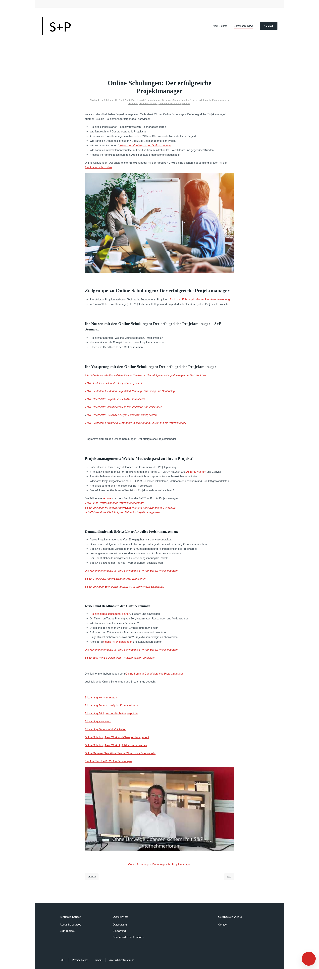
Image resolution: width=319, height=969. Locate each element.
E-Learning (119, 931)
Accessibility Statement (121, 960)
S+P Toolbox (67, 931)
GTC (62, 960)
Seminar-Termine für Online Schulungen (108, 761)
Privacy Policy (80, 960)
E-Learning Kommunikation (101, 697)
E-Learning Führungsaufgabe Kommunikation (112, 705)
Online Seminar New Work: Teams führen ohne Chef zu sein (120, 753)
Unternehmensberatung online (174, 103)
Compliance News (243, 25)
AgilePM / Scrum (196, 472)
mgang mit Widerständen (117, 642)
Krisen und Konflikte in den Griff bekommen (145, 145)
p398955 (106, 100)
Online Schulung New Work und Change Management (117, 737)
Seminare (133, 103)
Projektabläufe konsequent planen (110, 614)
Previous (92, 876)
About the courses (70, 924)
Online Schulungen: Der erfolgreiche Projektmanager (200, 100)
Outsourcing (120, 924)
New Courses (220, 25)
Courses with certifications (128, 937)
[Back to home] (56, 26)
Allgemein (146, 100)
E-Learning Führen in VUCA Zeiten (105, 729)
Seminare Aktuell (148, 103)
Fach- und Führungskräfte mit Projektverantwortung (200, 299)
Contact (268, 26)
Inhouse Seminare (162, 100)
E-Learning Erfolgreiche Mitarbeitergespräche (111, 713)
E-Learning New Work (98, 721)
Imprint (98, 960)
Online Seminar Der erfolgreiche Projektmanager (154, 673)
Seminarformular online (98, 167)
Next (229, 876)
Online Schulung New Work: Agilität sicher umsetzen (116, 745)
